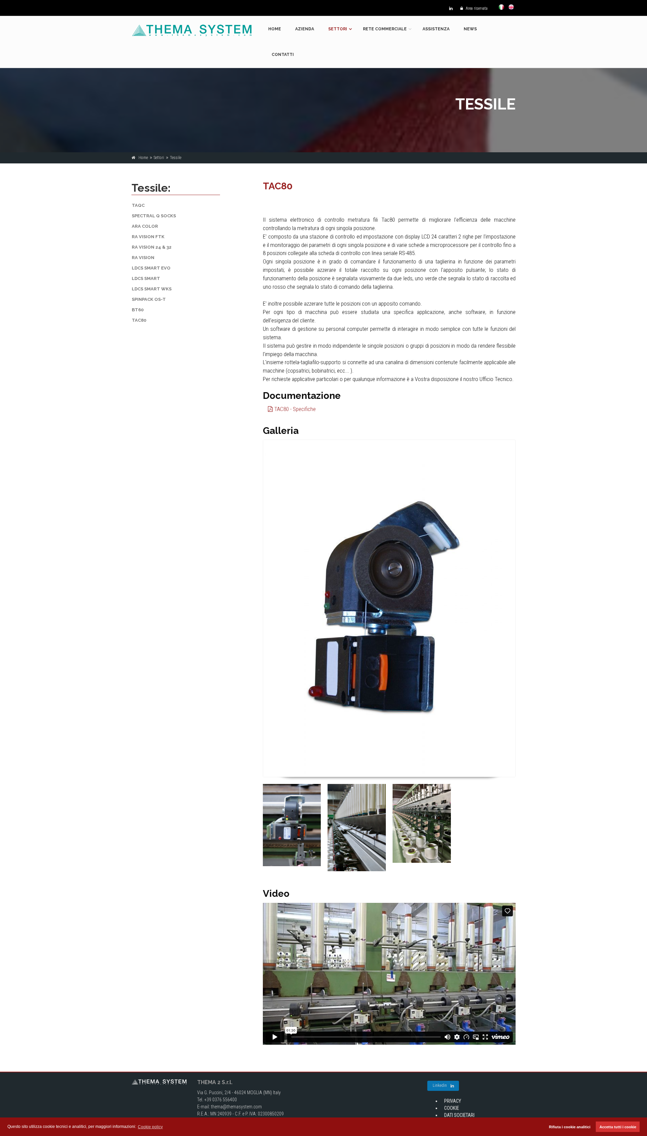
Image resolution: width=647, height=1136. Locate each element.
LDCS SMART (146, 278)
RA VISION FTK (148, 236)
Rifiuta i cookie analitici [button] (569, 1127)
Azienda (304, 29)
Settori (337, 29)
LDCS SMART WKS (152, 288)
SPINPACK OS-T (149, 299)
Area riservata (476, 8)
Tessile (175, 157)
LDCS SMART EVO (151, 268)
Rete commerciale (385, 29)
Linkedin (440, 1085)
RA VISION (143, 257)
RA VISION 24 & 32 (152, 247)
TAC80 (139, 320)
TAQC (138, 205)
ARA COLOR (145, 226)
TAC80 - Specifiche (294, 409)
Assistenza (436, 29)
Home (274, 29)
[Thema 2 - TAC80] (389, 608)
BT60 (138, 309)
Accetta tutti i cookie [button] (617, 1127)
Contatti (283, 54)
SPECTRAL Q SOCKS (154, 215)
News (470, 29)
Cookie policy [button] (150, 1127)
